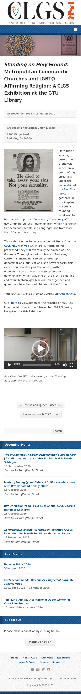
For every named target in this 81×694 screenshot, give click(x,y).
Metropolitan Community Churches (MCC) (42, 219)
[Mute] (65, 365)
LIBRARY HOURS (65, 293)
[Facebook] (32, 669)
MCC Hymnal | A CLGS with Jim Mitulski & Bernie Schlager (40, 458)
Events (44, 661)
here (14, 303)
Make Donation (40, 642)
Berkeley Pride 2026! (18, 564)
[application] (40, 348)
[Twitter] (43, 669)
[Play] (9, 365)
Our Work (47, 657)
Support (57, 661)
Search (57, 431)
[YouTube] (48, 669)
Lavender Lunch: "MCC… (40, 414)
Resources (63, 657)
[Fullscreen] (71, 365)
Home (14, 657)
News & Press (26, 661)
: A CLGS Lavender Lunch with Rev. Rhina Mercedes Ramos (38, 531)
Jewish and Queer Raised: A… (40, 405)
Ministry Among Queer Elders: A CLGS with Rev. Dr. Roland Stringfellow (39, 484)
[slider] (37, 365)
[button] (40, 348)
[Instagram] (37, 669)
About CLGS (30, 657)
